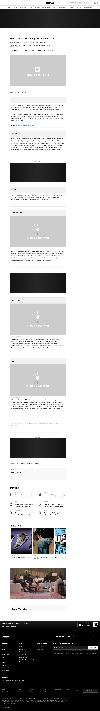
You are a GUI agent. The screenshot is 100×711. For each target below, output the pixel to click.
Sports (46, 501)
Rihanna (23, 463)
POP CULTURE (46, 7)
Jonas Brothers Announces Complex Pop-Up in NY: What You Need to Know (26, 496)
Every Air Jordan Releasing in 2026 (20, 557)
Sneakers (13, 555)
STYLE (15, 7)
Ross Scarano (40, 477)
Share (33, 50)
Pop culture (5, 654)
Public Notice (46, 690)
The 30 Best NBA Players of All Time (13, 680)
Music (11, 35)
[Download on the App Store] (84, 625)
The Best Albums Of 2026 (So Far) (63, 557)
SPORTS (37, 7)
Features (29, 463)
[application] (38, 583)
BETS (54, 7)
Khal (33, 477)
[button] (90, 691)
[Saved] (92, 2)
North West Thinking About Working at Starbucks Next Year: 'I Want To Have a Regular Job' (54, 496)
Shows (4, 665)
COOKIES (77, 690)
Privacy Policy (78, 653)
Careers (39, 646)
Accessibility (59, 689)
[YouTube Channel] (85, 636)
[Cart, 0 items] (97, 3)
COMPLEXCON (88, 7)
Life (3, 660)
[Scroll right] (64, 541)
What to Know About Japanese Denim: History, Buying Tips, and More (24, 505)
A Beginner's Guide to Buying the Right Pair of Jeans (43, 558)
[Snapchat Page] (89, 636)
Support (21, 652)
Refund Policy (23, 657)
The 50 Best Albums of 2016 (26, 125)
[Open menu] (3, 2)
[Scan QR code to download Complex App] (95, 624)
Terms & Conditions (5, 690)
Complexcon (5, 668)
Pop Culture (18, 510)
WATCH (79, 7)
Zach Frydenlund (26, 477)
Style (16, 501)
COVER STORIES (62, 7)
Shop (20, 646)
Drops (21, 649)
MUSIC (30, 7)
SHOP (9, 7)
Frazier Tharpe (15, 477)
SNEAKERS (23, 7)
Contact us (40, 649)
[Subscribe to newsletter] (93, 647)
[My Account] (95, 3)
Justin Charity (17, 472)
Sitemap (69, 689)
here (16, 120)
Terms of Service (89, 653)
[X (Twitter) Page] (73, 636)
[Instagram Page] (81, 636)
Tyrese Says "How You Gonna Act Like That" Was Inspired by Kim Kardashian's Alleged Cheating (25, 514)
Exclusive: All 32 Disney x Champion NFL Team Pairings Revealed (54, 514)
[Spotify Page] (97, 636)
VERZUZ (72, 7)
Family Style (5, 670)
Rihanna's (36, 118)
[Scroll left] (11, 541)
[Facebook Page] (69, 636)
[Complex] (50, 3)
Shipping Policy (23, 654)
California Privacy (32, 690)
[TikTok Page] (93, 636)
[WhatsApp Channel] (77, 636)
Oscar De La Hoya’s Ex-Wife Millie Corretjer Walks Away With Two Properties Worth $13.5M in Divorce (54, 505)
